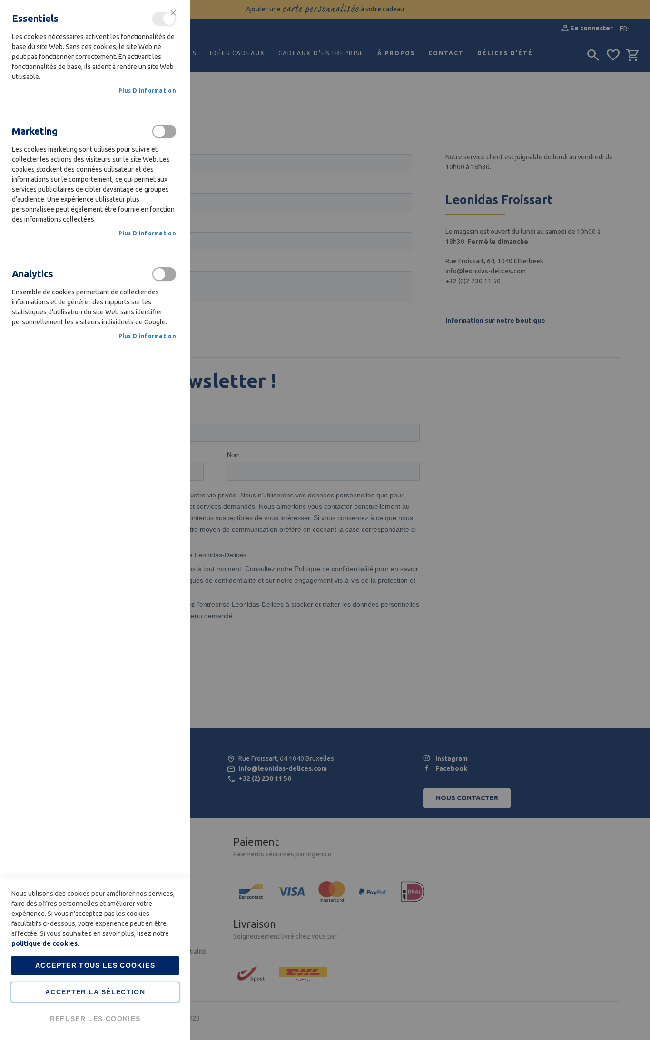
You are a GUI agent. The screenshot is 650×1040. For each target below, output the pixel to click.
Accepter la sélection (95, 992)
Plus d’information (147, 90)
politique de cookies (44, 943)
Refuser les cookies (95, 1018)
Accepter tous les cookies (95, 965)
